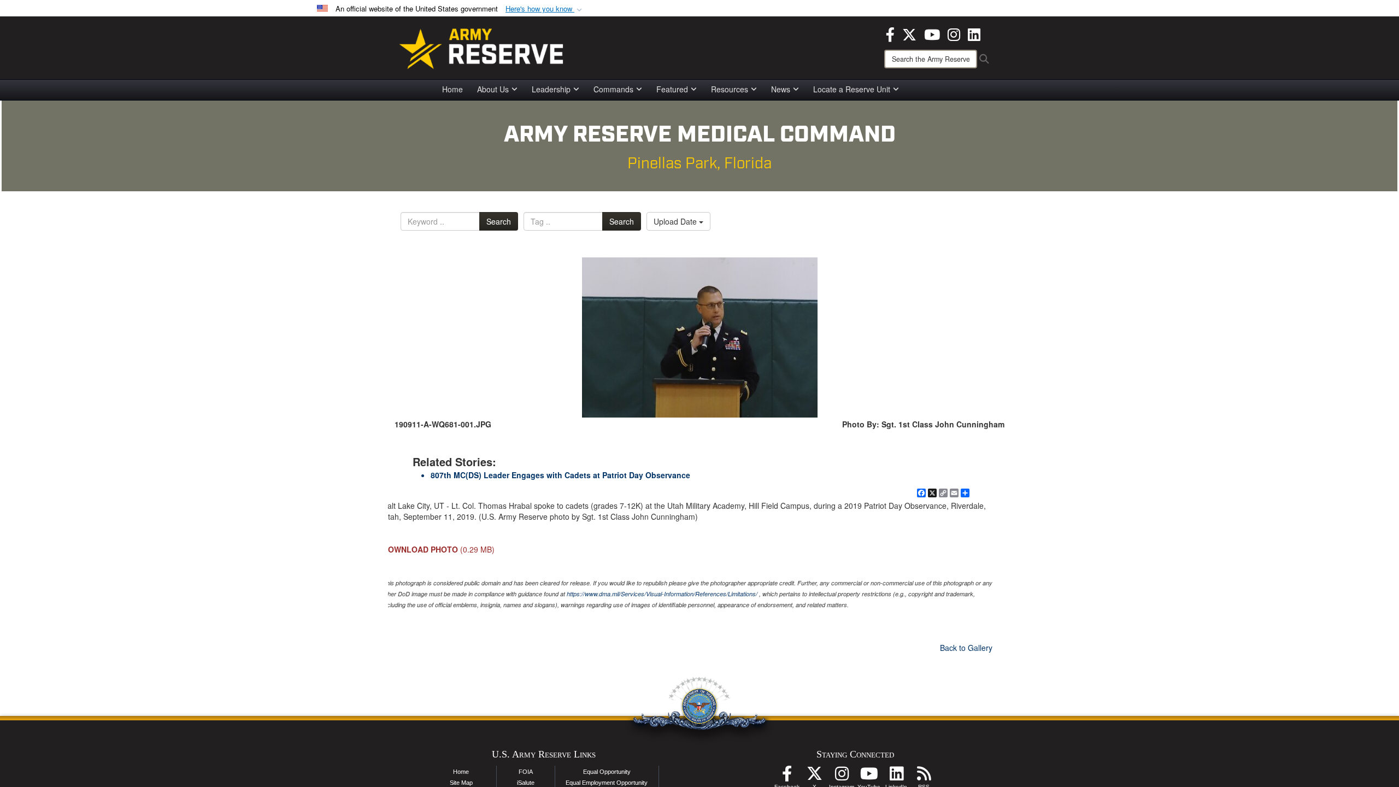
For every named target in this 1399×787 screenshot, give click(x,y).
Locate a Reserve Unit (851, 89)
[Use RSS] (923, 776)
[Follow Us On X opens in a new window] (814, 776)
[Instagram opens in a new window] (954, 33)
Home (452, 89)
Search (498, 221)
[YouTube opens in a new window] (932, 33)
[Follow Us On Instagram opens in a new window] (841, 776)
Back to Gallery (966, 647)
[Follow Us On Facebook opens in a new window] (787, 776)
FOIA (526, 771)
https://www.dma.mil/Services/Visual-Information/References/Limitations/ (662, 594)
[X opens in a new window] (909, 33)
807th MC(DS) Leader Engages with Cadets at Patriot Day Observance (560, 474)
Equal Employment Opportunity (607, 782)
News (780, 89)
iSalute (525, 782)
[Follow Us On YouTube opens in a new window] (869, 776)
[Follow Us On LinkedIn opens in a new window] (896, 776)
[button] (544, 9)
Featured (672, 89)
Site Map (461, 782)
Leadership (551, 89)
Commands (613, 89)
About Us (493, 89)
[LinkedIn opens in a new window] (974, 33)
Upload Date (676, 221)
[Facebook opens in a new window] (890, 33)
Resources (729, 89)
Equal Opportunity (607, 771)
